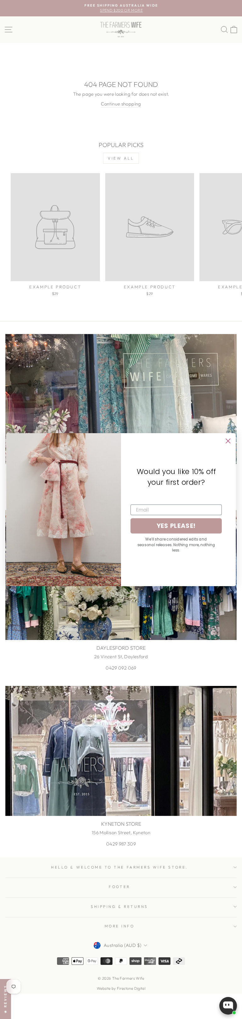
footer (119, 886)
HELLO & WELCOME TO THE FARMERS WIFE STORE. (119, 867)
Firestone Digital (131, 988)
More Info (120, 926)
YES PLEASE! (176, 525)
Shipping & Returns (119, 906)
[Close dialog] (228, 440)
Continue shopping (121, 104)
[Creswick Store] (121, 399)
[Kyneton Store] (121, 751)
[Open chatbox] (228, 1006)
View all (121, 158)
